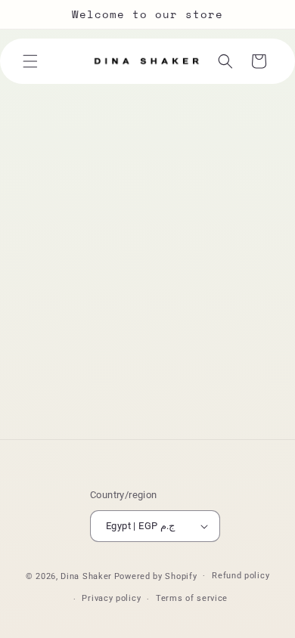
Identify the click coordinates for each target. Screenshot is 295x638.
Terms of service (192, 598)
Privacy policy (111, 598)
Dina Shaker (86, 576)
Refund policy (240, 576)
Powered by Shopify (155, 576)
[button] (30, 61)
